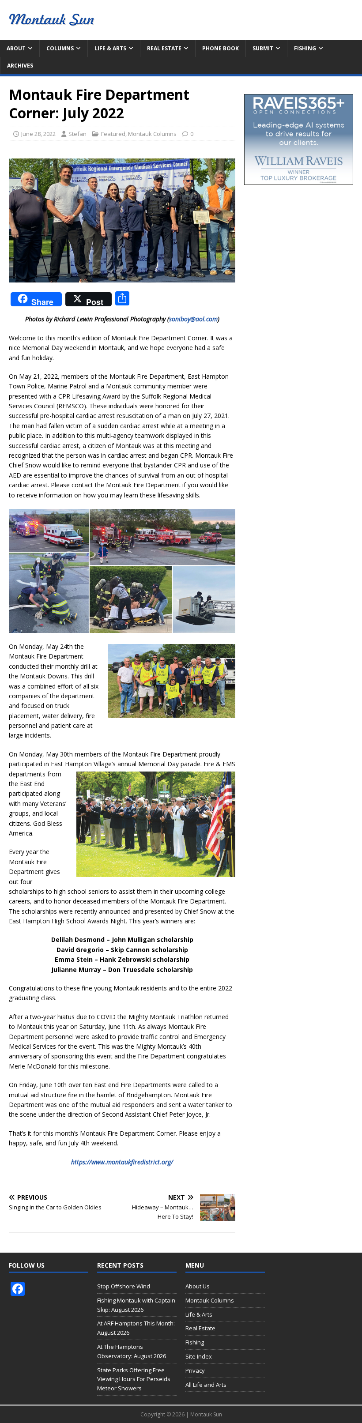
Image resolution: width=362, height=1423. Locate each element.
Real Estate (164, 48)
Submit (263, 48)
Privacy (195, 1370)
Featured (113, 134)
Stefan (77, 134)
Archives (20, 65)
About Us (197, 1286)
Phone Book (220, 48)
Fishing (305, 48)
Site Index (198, 1356)
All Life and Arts (205, 1385)
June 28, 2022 (38, 134)
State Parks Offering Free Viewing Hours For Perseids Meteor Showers (133, 1379)
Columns (60, 48)
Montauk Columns (152, 134)
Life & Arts (110, 48)
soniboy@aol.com (193, 319)
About (16, 48)
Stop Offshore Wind (123, 1286)
